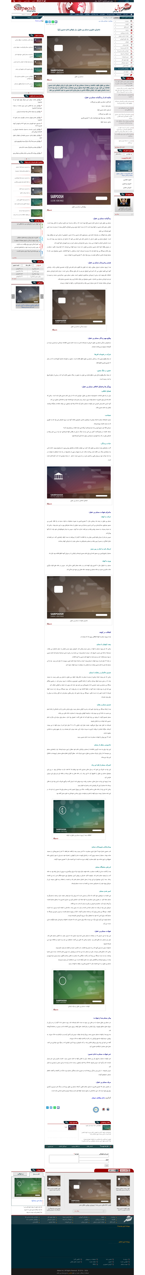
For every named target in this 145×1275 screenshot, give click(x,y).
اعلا (112, 18)
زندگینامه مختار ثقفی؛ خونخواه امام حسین (24, 56)
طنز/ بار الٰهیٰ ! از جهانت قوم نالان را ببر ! (32, 1207)
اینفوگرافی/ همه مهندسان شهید (93, 1126)
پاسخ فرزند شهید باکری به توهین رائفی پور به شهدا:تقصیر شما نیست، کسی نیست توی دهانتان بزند (96, 1133)
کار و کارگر (112, 1222)
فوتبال (86, 1219)
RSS (94, 1264)
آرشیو (33, 1)
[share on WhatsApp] (53, 22)
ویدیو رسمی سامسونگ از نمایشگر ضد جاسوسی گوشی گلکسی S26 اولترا (53, 1209)
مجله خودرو (52, 1222)
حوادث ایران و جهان (98, 1222)
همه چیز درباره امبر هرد (24, 211)
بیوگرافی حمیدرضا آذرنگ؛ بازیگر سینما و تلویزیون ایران (27, 141)
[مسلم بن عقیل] (79, 55)
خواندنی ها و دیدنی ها (31, 1217)
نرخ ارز (38, 265)
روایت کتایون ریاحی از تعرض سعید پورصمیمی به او (21, 204)
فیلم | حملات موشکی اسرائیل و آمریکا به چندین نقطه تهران (123, 1189)
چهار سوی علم (51, 1217)
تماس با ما (109, 1259)
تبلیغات (19, 1)
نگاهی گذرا (77, 1259)
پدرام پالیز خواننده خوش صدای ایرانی (23, 62)
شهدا (66, 1127)
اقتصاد (42, 252)
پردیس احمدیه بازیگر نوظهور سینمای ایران (23, 85)
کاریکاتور (40, 283)
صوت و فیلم (124, 1264)
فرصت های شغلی (75, 1262)
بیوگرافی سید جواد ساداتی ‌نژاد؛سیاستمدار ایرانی (29, 112)
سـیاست (42, 246)
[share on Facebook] (56, 22)
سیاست (113, 1217)
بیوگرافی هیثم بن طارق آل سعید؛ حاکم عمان (30, 147)
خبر (130, 78)
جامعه (102, 1217)
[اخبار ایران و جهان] (121, 13)
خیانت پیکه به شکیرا (24, 193)
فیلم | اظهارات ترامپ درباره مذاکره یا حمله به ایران (54, 1189)
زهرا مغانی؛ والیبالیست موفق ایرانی (24, 40)
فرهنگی (42, 239)
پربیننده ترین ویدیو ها (124, 1226)
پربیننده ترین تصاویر (124, 1242)
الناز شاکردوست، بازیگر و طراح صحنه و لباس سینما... (124, 175)
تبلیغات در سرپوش (91, 1259)
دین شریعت (68, 1222)
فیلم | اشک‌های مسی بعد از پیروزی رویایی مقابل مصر (95, 1205)
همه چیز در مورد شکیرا (24, 189)
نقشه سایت (92, 1262)
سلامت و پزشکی (99, 1219)
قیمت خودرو (16, 265)
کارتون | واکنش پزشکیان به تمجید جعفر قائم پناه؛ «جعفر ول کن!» (27, 306)
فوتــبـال (42, 226)
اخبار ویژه (119, 14)
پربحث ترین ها (110, 14)
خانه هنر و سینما (67, 1217)
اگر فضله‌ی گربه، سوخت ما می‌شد (33, 1212)
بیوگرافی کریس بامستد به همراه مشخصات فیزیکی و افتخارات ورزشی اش (27, 130)
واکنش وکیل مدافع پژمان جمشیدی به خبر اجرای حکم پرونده (124, 209)
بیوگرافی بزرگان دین (103, 21)
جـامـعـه (42, 232)
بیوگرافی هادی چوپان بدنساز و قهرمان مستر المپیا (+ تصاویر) (27, 119)
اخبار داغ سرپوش (120, 147)
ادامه (15, 279)
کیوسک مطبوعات (79, 14)
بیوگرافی (87, 14)
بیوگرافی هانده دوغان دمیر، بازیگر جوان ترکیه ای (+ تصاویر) (27, 101)
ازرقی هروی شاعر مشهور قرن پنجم (24, 69)
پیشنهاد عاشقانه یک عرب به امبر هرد (21, 215)
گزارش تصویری (107, 1264)
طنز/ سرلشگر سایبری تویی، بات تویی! (32, 1210)
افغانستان (35, 1222)
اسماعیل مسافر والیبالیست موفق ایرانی (23, 47)
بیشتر (15, 257)
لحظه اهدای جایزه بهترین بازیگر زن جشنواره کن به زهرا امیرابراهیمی (22, 182)
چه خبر (37, 221)
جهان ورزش (84, 1222)
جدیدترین (50, 1146)
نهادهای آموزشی (83, 1217)
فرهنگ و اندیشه (67, 1219)
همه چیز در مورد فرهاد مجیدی (22, 167)
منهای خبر (102, 14)
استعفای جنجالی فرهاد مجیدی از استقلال (22, 171)
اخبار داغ (126, 14)
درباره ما (125, 1259)
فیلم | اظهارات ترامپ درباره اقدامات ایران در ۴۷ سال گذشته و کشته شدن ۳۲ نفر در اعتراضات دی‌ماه (123, 1209)
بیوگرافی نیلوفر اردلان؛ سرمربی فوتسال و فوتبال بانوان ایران (27, 136)
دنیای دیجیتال (51, 1219)
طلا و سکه (28, 265)
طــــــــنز (36, 1174)
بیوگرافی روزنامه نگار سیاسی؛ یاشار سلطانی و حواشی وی (27, 153)
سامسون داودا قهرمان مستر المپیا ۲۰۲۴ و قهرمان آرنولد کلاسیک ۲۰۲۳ (27, 124)
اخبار (71, 14)
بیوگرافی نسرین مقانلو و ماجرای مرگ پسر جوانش (23, 77)
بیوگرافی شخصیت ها (32, 1219)
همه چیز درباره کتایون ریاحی (23, 200)
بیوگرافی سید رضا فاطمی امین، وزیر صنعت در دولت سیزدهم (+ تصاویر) (27, 107)
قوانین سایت (123, 1262)
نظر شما (76, 1154)
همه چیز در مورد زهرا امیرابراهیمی (22, 178)
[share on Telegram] (49, 22)
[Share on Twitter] (46, 22)
